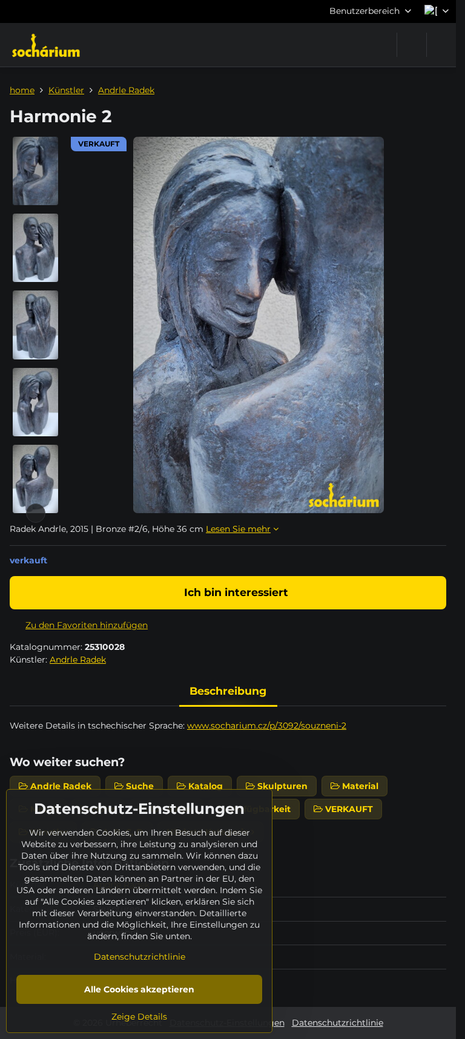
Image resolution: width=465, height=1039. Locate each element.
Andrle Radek (78, 659)
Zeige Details (139, 1016)
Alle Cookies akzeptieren (139, 989)
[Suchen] (411, 45)
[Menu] (441, 45)
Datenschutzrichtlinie (337, 1022)
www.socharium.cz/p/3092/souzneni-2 (266, 725)
